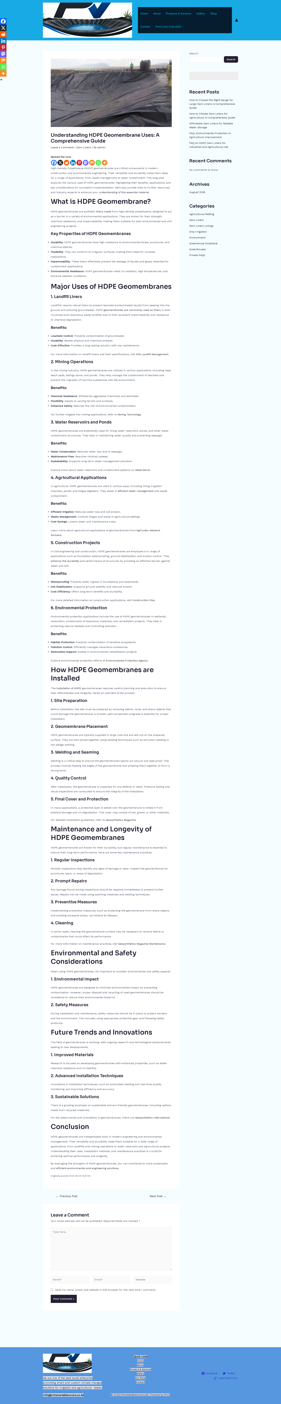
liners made (103, 211)
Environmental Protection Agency (126, 660)
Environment (197, 237)
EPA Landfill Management (152, 354)
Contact (145, 26)
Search (193, 53)
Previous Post (67, 1196)
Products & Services (178, 13)
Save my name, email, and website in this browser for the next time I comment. (105, 1289)
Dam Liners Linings (201, 225)
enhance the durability (65, 561)
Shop (213, 13)
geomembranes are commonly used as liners (132, 310)
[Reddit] (66, 163)
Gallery (200, 13)
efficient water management (136, 491)
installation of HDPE (68, 688)
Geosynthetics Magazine (121, 819)
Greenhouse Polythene (203, 243)
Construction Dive (143, 600)
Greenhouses (197, 249)
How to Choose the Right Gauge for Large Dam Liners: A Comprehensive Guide (212, 103)
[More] (104, 163)
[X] (60, 163)
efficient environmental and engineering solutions (87, 1168)
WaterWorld (142, 470)
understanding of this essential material (124, 192)
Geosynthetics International (152, 1117)
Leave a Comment (62, 147)
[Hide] (1, 79)
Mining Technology (129, 414)
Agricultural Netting (201, 214)
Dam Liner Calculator (168, 26)
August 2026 (197, 192)
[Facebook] (54, 163)
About (157, 13)
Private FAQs (197, 255)
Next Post (158, 1196)
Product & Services (140, 1369)
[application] (183, 26)
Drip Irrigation (198, 231)
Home (144, 13)
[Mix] (92, 163)
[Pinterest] (79, 163)
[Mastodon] (85, 163)
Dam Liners (83, 147)
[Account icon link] (236, 20)
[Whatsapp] (98, 163)
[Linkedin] (73, 163)
